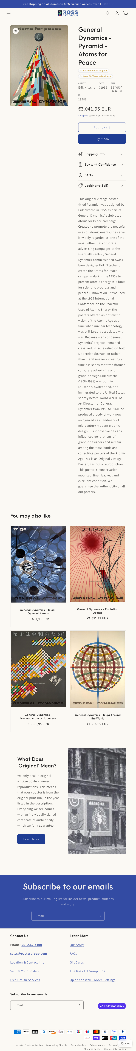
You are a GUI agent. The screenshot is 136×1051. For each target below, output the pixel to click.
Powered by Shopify (56, 1045)
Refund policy (78, 1045)
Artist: (82, 83)
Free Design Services (25, 980)
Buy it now (102, 139)
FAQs (73, 953)
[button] (8, 13)
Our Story (77, 945)
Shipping (83, 115)
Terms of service (117, 1045)
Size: (113, 83)
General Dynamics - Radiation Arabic (97, 610)
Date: (102, 83)
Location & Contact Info (27, 962)
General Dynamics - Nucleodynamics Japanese (38, 716)
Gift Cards (77, 962)
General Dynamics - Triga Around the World (98, 716)
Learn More (31, 839)
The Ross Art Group (35, 1045)
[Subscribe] (99, 916)
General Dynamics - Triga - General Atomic (38, 611)
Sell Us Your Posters (25, 971)
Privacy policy (97, 1045)
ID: (79, 95)
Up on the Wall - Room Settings (92, 980)
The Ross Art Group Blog (87, 971)
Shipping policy (92, 1048)
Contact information (115, 1048)
